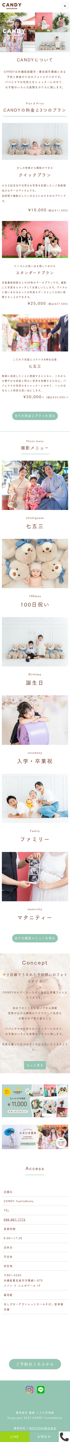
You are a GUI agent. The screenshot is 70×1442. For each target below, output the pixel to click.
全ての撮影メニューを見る (35, 938)
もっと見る (35, 1065)
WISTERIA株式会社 (42, 1428)
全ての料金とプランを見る (35, 415)
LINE (14, 1436)
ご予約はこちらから (35, 1364)
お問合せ (44, 1436)
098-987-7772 (15, 1219)
